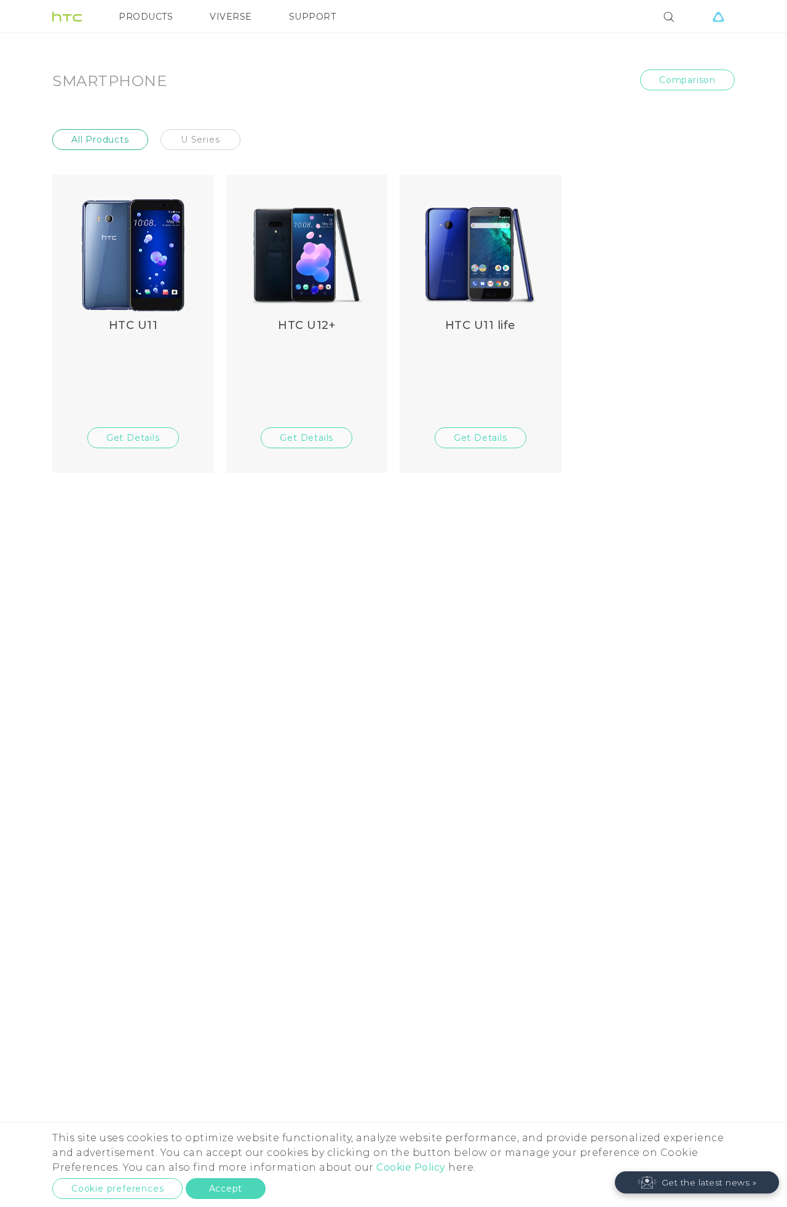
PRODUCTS (146, 16)
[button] (697, 1182)
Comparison (687, 79)
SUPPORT (312, 16)
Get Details (133, 437)
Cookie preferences (117, 1188)
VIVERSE (231, 16)
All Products (100, 139)
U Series (200, 139)
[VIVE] (718, 16)
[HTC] (67, 16)
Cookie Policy (411, 1167)
